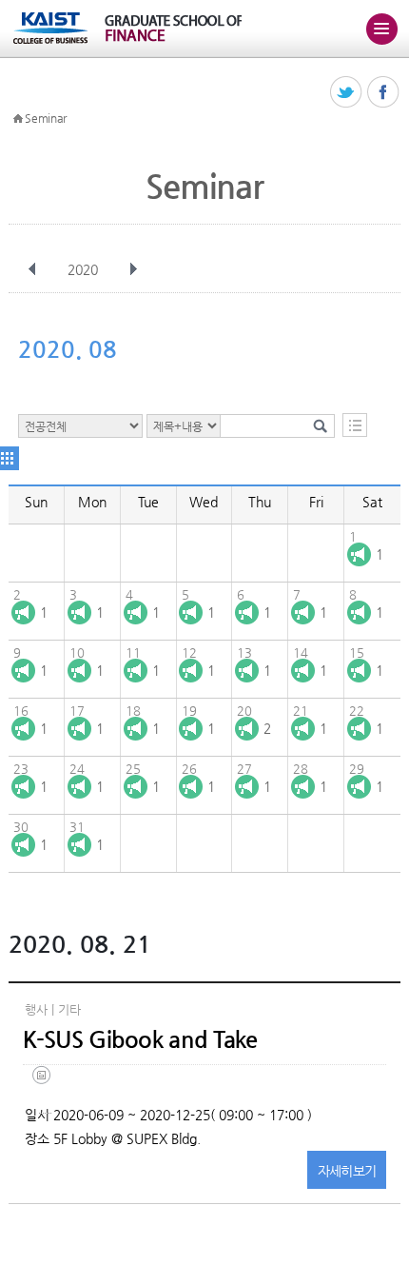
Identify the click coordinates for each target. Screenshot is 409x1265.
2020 (83, 269)
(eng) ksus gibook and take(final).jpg (45, 1089)
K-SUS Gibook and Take (140, 1039)
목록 (354, 425)
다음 (133, 269)
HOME (18, 118)
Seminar (46, 118)
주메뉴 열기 (381, 29)
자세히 (347, 1170)
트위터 (346, 92)
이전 (32, 269)
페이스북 (383, 92)
